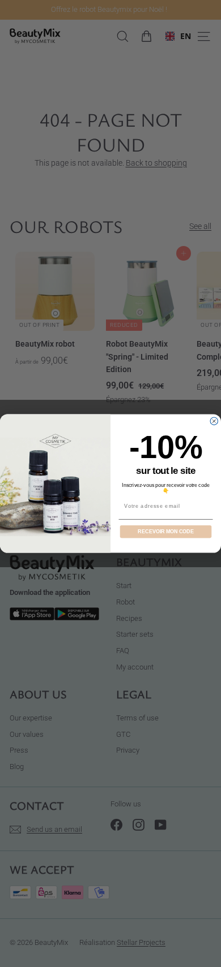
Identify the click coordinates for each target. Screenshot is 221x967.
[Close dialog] (214, 421)
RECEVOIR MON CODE (166, 531)
